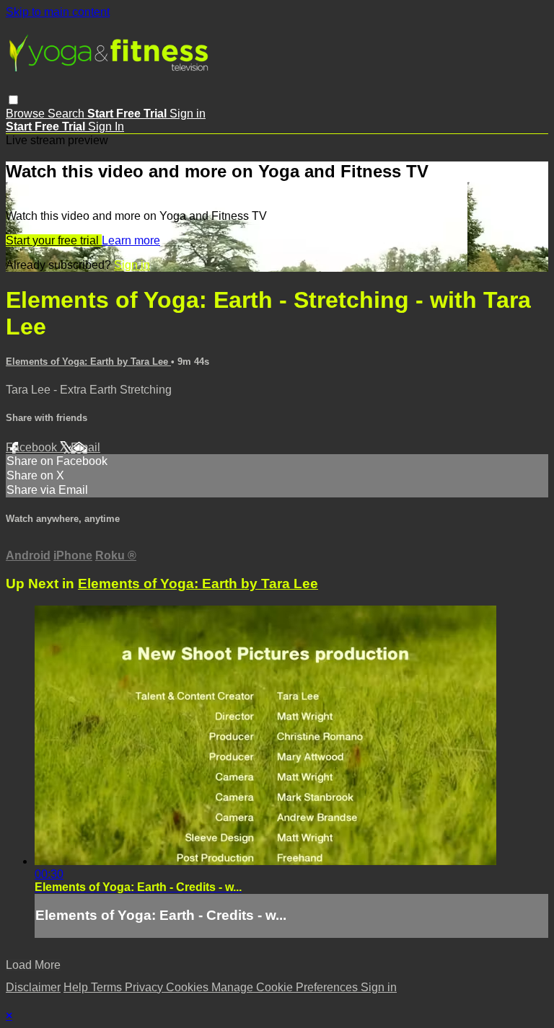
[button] (13, 100)
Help (77, 987)
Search (67, 113)
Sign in (188, 113)
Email (85, 447)
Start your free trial (54, 240)
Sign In (106, 126)
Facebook (33, 447)
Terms (108, 987)
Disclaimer (33, 987)
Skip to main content (58, 12)
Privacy (145, 987)
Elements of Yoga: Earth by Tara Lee (88, 361)
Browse (27, 113)
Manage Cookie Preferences (286, 987)
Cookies (188, 987)
